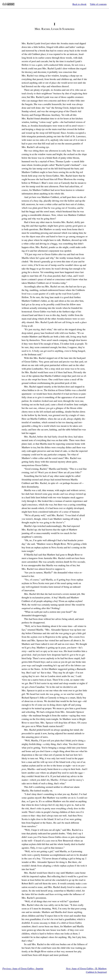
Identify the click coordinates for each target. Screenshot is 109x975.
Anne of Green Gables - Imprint (22, 968)
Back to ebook (79, 4)
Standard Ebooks (8, 4)
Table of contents (98, 4)
